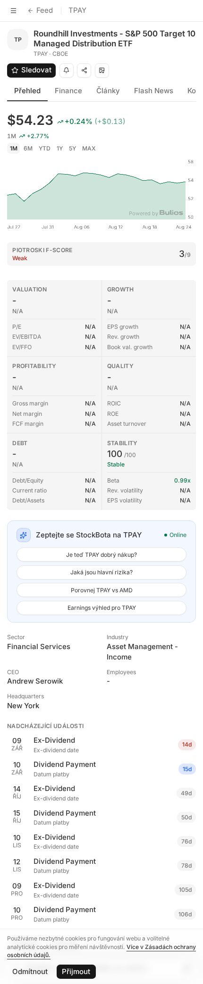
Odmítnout (30, 971)
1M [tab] (13, 148)
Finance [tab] (68, 90)
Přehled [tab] (27, 90)
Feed (44, 10)
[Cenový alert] (66, 70)
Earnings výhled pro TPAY (102, 607)
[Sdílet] (84, 70)
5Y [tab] (72, 148)
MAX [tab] (89, 148)
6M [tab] (28, 148)
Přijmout (76, 971)
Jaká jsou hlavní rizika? (101, 572)
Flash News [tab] (153, 90)
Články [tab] (108, 90)
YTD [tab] (45, 148)
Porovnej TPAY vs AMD (102, 590)
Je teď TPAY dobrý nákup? (101, 554)
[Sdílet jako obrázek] (102, 70)
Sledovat (36, 69)
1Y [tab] (60, 148)
